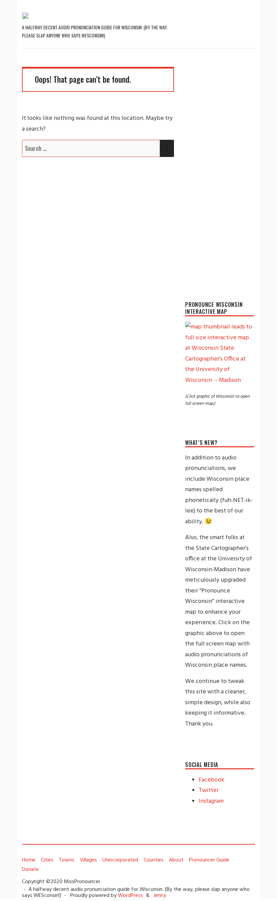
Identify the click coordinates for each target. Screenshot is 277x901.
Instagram (211, 801)
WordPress (130, 895)
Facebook (211, 780)
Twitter (209, 790)
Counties (153, 860)
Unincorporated (120, 860)
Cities (47, 860)
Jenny (160, 895)
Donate (30, 869)
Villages (88, 860)
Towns (66, 860)
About (176, 860)
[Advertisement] (219, 168)
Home (28, 860)
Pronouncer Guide (209, 860)
